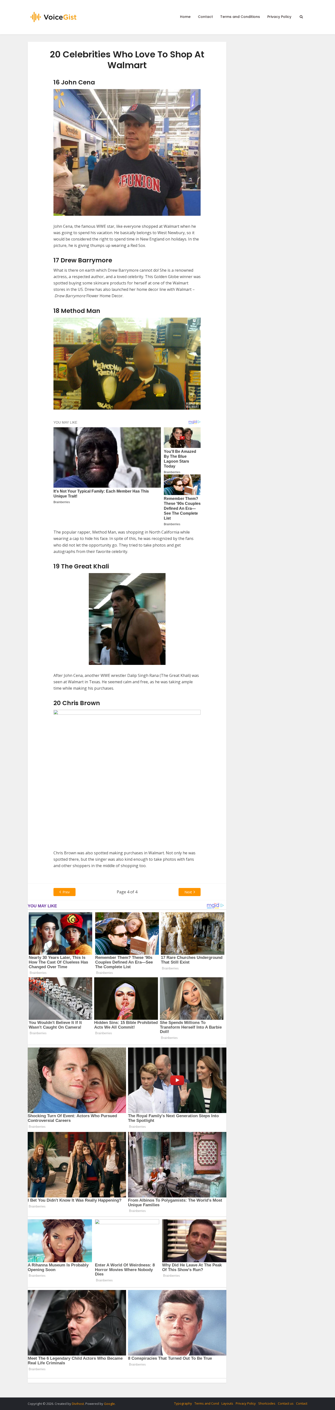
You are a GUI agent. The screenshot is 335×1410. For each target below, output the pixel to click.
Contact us (286, 1403)
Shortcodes (266, 1403)
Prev (66, 892)
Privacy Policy (279, 16)
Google (109, 1403)
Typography (183, 1403)
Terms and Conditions (240, 16)
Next (188, 892)
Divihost (78, 1403)
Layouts (227, 1403)
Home (185, 16)
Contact (205, 16)
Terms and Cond (206, 1403)
